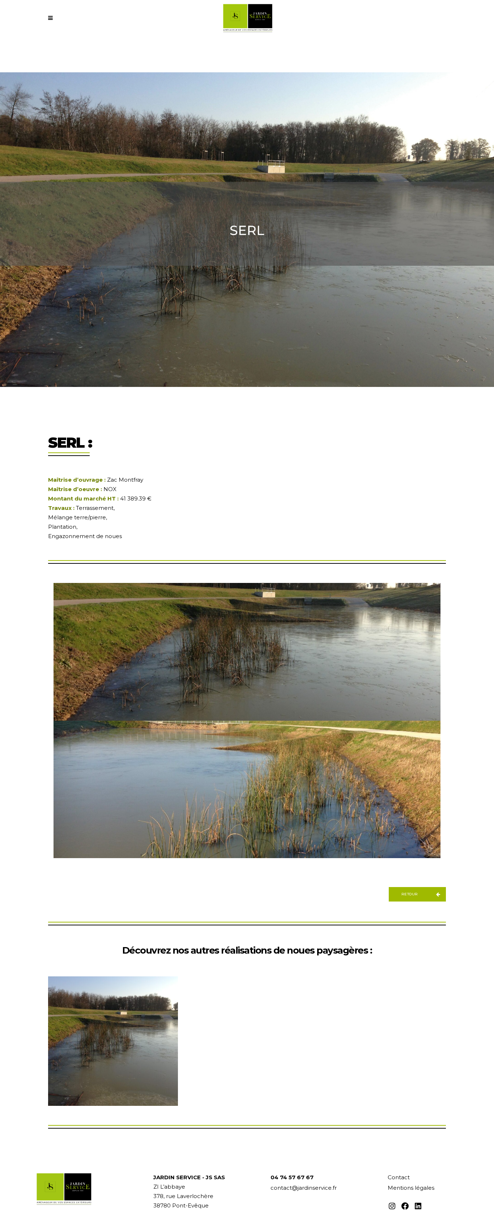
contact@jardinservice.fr (304, 1187)
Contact (399, 1177)
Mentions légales (411, 1187)
